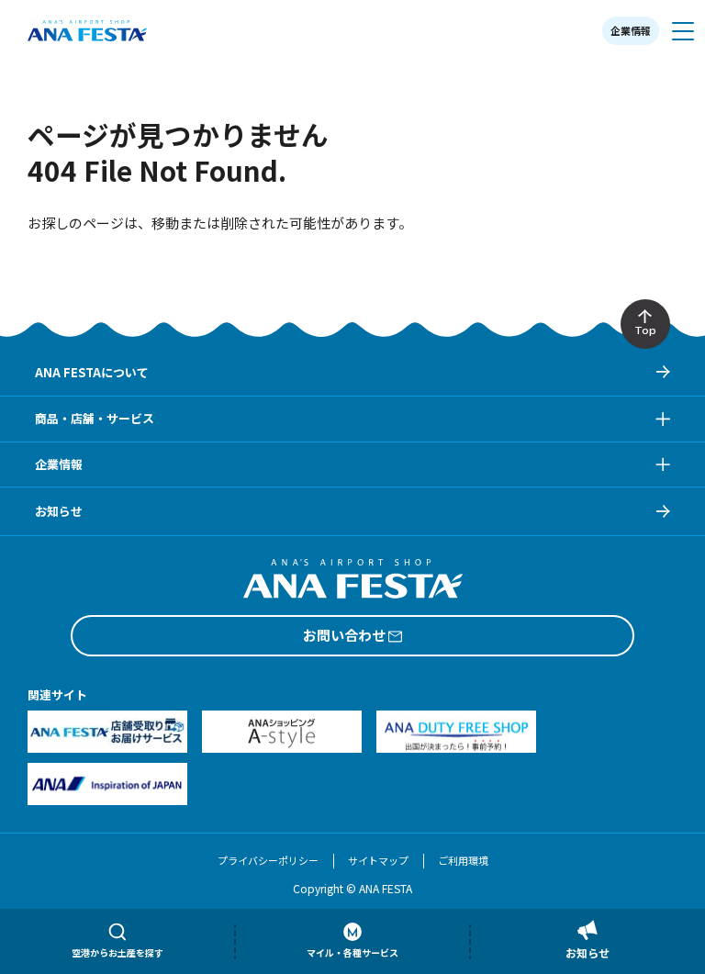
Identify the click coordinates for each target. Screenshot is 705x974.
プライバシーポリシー (268, 860)
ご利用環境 (463, 860)
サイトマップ (378, 860)
